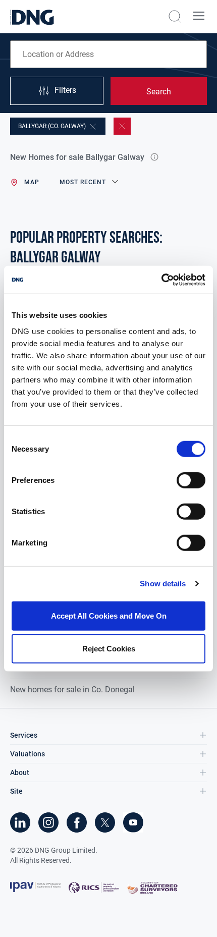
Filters (65, 90)
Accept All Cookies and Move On (109, 615)
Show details (163, 583)
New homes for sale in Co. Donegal (72, 689)
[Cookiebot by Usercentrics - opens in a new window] (161, 279)
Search (158, 91)
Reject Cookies (108, 648)
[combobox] (108, 54)
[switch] (191, 480)
